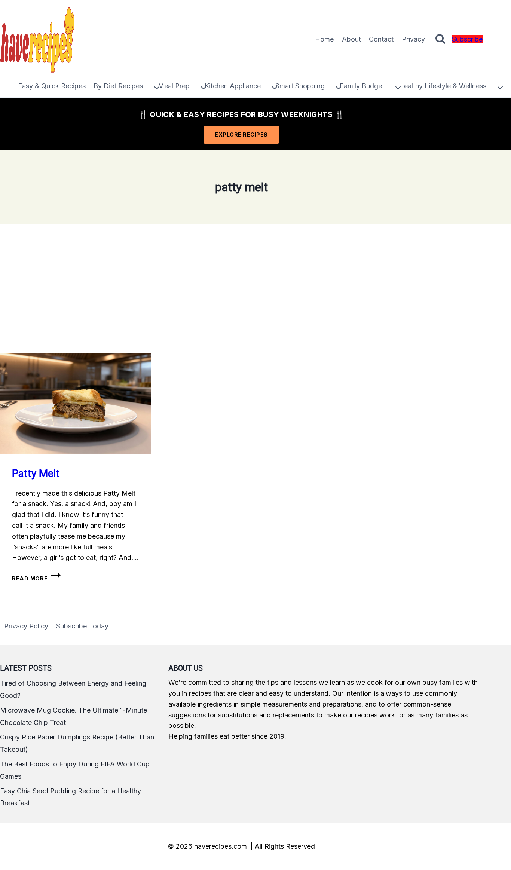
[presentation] (75, 403)
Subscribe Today (82, 626)
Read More (36, 578)
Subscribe (467, 39)
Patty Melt (36, 473)
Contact (381, 39)
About (351, 39)
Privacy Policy (26, 626)
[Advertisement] (255, 288)
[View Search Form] (440, 39)
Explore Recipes (241, 134)
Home (324, 39)
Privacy (413, 39)
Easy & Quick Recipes (52, 86)
